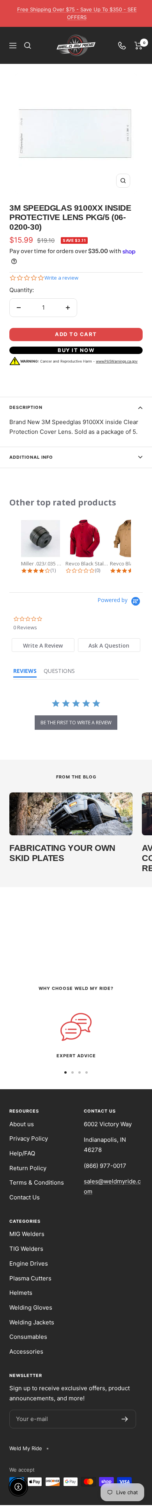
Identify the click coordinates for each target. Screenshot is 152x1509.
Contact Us (24, 1197)
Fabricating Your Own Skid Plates (62, 853)
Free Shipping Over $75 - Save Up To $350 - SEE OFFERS (77, 13)
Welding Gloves (30, 1307)
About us (21, 1124)
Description (25, 407)
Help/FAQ (22, 1153)
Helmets (20, 1292)
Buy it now (76, 350)
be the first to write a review (76, 722)
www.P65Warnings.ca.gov (117, 361)
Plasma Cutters (30, 1278)
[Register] (125, 1419)
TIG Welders (26, 1248)
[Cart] (138, 45)
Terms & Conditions (36, 1182)
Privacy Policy (28, 1138)
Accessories (26, 1351)
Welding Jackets (31, 1322)
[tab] (43, 645)
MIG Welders (26, 1234)
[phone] (122, 45)
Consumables (28, 1336)
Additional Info (31, 457)
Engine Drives (28, 1263)
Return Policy (27, 1168)
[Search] (27, 45)
